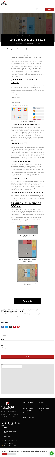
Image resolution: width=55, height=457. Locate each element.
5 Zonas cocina (20, 36)
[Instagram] (10, 327)
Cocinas (27, 36)
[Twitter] (6, 327)
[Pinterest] (14, 327)
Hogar (37, 36)
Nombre (3, 333)
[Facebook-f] (2, 327)
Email (2, 339)
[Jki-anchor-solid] (2, 426)
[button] (37, 9)
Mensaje (3, 345)
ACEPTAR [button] (5, 454)
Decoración (32, 36)
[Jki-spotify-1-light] (18, 423)
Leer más (19, 454)
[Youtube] (18, 327)
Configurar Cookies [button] (11, 454)
